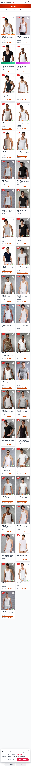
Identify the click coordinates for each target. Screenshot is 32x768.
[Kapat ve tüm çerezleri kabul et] (28, 751)
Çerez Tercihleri (20, 754)
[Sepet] (28, 2)
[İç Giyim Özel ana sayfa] (9, 2)
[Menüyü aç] (2, 2)
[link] (8, 34)
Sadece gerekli (12, 759)
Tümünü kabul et (23, 759)
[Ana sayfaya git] (1, 14)
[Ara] (25, 2)
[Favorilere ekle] (13, 18)
